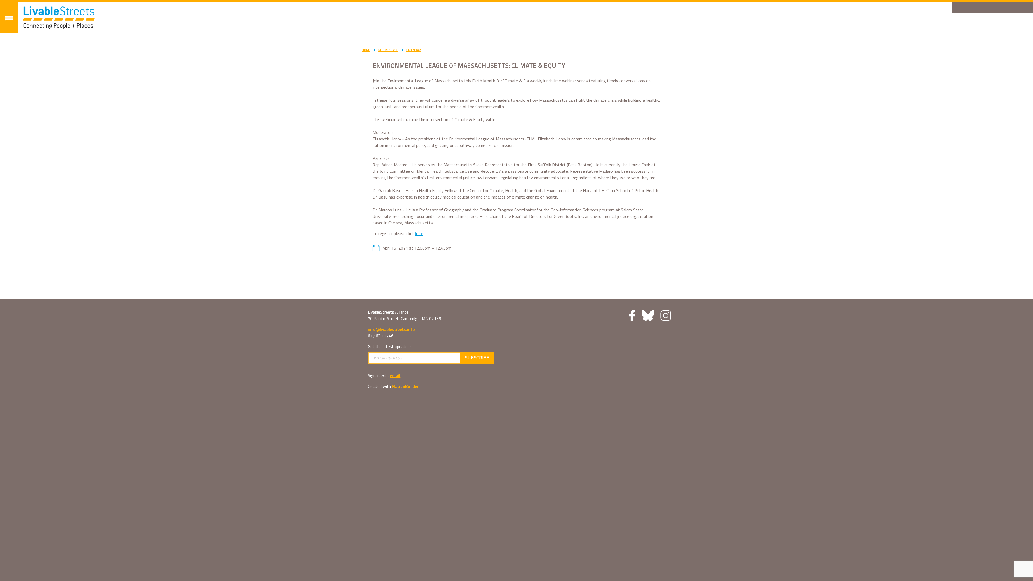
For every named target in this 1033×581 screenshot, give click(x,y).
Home (366, 49)
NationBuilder (405, 386)
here (419, 233)
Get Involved (388, 49)
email (395, 375)
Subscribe (477, 357)
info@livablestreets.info (391, 329)
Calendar (413, 49)
